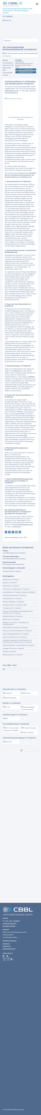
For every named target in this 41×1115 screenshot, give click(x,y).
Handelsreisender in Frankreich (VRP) (15, 605)
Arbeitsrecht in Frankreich (11, 579)
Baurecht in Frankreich (10, 582)
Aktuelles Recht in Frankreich (12, 571)
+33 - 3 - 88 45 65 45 (25, 69)
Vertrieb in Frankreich (9, 651)
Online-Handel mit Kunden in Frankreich (15, 627)
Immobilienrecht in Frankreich (12, 608)
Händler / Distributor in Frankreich (13, 602)
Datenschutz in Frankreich (11, 586)
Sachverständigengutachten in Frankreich (16, 634)
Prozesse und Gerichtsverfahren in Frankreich (17, 630)
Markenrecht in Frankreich (11, 619)
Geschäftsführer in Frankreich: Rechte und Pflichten (19, 592)
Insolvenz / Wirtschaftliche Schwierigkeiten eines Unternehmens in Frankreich (18, 612)
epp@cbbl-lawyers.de (26, 72)
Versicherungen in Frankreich (15, 715)
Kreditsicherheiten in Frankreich (13, 616)
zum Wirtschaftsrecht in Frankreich (14, 553)
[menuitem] (37, 3)
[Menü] (37, 3)
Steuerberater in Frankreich (14, 689)
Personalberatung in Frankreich (16, 724)
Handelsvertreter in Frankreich (12, 598)
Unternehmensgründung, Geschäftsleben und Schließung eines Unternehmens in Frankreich (17, 641)
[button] (6, 532)
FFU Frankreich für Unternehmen (13, 564)
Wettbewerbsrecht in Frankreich (13, 655)
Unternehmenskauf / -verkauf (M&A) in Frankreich (18, 645)
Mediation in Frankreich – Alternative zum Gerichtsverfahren (16, 623)
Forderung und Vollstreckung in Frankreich (16, 589)
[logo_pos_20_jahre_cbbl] (17, 4)
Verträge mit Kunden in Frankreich (13, 648)
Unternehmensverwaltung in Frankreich (19, 738)
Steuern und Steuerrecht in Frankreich (15, 637)
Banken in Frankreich (12, 703)
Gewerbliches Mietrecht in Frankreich (14, 595)
